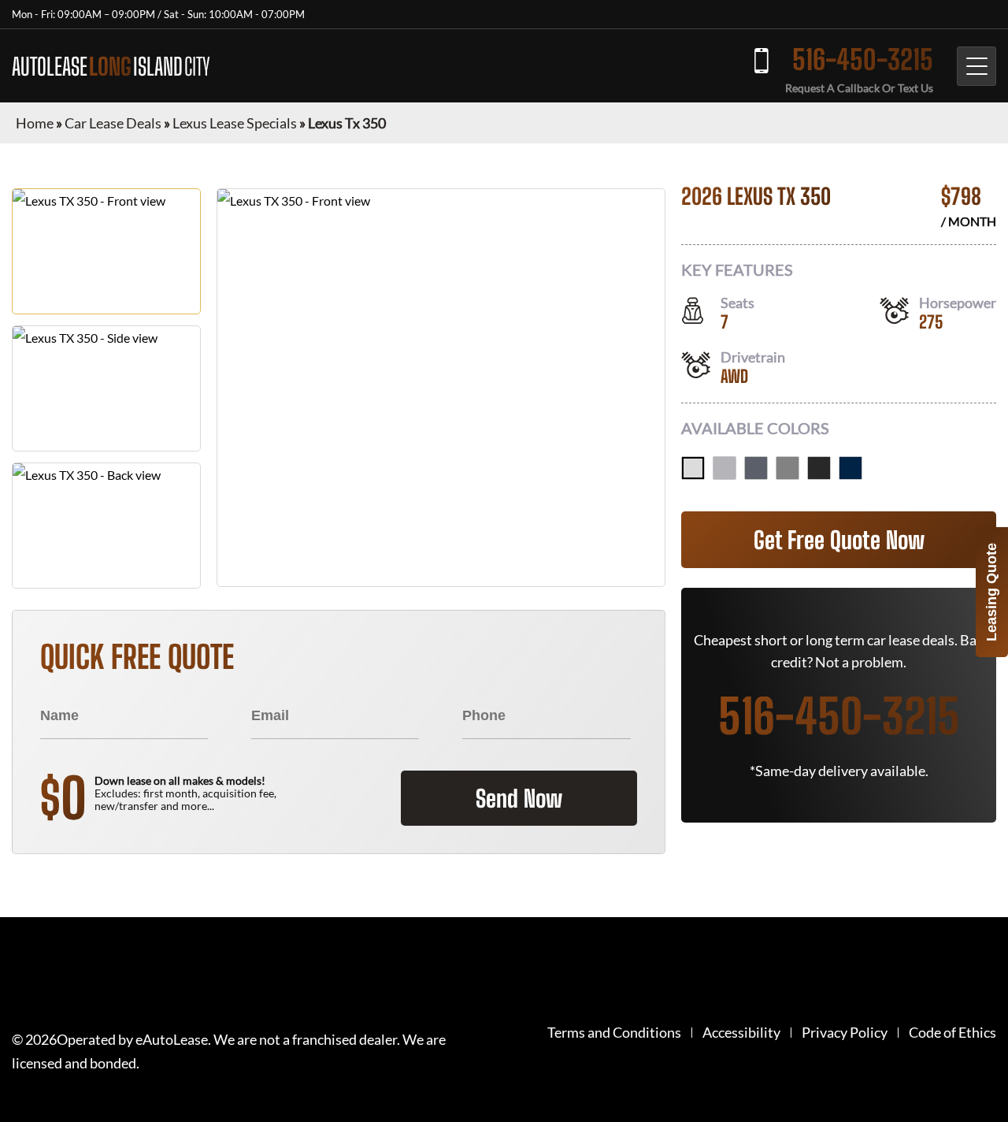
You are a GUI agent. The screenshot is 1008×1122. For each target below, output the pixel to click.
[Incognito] (787, 468)
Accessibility (741, 1032)
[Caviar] (819, 468)
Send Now (519, 798)
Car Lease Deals (113, 123)
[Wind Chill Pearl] (693, 468)
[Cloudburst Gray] (756, 468)
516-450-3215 (862, 59)
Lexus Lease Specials (234, 123)
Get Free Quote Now (839, 540)
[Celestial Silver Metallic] (724, 468)
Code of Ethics (952, 1032)
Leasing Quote (991, 592)
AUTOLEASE (111, 66)
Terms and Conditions (614, 1032)
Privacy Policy (845, 1032)
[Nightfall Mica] (850, 468)
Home (35, 123)
